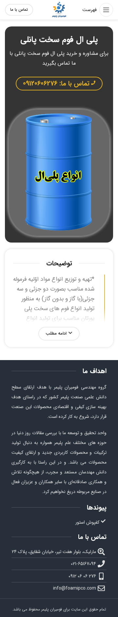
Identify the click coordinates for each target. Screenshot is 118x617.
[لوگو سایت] (59, 9)
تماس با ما (19, 10)
